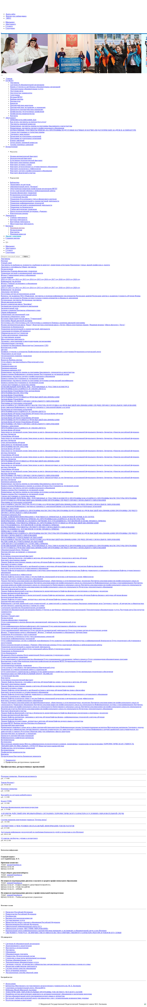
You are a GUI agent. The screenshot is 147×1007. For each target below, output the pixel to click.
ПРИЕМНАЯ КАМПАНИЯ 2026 (23, 120)
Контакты (14, 116)
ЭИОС (8, 18)
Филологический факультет (21, 158)
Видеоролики (6, 742)
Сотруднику (10, 28)
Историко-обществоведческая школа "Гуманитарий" (21, 319)
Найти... (26, 256)
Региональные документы (11, 300)
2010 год (4, 279)
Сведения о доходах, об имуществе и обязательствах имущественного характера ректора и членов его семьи (48, 964)
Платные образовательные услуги (19, 960)
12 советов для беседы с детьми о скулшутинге (19, 838)
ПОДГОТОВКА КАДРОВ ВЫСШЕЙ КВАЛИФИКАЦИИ (69, 405)
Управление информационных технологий (27, 203)
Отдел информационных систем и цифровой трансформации (25, 641)
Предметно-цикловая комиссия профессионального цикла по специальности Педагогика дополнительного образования (65, 587)
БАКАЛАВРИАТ (8, 504)
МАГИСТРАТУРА (38, 405)
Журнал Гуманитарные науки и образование (18, 275)
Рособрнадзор (11, 916)
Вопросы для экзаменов (10, 296)
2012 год (19, 279)
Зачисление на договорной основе (14, 432)
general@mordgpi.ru (14, 875)
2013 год (26, 279)
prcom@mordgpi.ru (14, 865)
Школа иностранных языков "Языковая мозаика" (85, 325)
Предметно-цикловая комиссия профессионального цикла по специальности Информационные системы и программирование (84, 583)
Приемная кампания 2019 (11, 370)
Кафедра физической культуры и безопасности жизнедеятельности (34, 591)
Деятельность (11, 215)
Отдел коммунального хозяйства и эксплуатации (56, 672)
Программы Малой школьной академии (16, 321)
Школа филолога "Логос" (115, 325)
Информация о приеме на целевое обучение (31, 486)
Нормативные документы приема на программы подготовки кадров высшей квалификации (37, 380)
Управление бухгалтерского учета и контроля (19, 634)
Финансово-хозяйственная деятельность (21, 966)
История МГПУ (16, 97)
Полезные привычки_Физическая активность (19, 776)
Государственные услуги (15, 920)
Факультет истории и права (21, 165)
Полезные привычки (9, 789)
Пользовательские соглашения (33, 608)
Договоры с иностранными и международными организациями (26, 341)
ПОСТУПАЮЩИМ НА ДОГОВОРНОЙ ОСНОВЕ (68, 521)
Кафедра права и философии (73, 690)
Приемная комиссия (18, 234)
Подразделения (11, 147)
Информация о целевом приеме (27, 374)
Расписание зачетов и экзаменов (105, 296)
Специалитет (39, 345)
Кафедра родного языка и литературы (68, 599)
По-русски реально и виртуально (18, 1000)
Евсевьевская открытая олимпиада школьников (19, 306)
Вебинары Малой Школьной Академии (21, 990)
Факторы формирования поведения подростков (19, 807)
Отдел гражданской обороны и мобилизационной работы (32, 191)
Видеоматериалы (7, 740)
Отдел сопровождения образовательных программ (107, 659)
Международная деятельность (22, 224)
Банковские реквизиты (32, 756)
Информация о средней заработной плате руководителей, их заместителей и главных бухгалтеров (39, 603)
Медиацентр (6, 655)
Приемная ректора (17, 228)
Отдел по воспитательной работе (14, 649)
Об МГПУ (10, 81)
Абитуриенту (11, 24)
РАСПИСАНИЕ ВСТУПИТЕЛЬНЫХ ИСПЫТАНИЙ (22, 541)
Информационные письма (70, 727)
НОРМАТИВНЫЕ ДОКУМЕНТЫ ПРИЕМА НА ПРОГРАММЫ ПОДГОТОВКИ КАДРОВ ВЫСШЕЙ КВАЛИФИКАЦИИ (50, 523)
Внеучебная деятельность (20, 222)
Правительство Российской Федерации (21, 914)
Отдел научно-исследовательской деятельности (49, 630)
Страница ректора (13, 238)
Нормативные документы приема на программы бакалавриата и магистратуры (41, 126)
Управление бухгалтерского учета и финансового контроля (33, 199)
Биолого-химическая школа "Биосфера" (16, 304)
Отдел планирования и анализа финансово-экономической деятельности (29, 622)
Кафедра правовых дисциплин (74, 566)
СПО (46, 345)
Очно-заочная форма (32, 391)
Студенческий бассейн (19, 197)
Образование (11, 952)
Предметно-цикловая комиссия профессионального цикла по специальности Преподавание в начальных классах (72, 584)
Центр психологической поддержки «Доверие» (28, 211)
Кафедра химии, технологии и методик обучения (67, 558)
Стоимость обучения (126, 296)
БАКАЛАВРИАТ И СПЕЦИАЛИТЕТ (16, 405)
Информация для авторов (11, 281)
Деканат (4, 558)
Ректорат (4, 261)
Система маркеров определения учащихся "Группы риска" (24, 820)
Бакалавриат (17, 345)
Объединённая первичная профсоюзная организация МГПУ (33, 189)
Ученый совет (6, 263)
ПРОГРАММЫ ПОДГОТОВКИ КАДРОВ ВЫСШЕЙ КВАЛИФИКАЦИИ (30, 397)
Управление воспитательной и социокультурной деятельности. (25, 647)
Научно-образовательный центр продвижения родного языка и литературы (35, 996)
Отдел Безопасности (9, 653)
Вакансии (14, 103)
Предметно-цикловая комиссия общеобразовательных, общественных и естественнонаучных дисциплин (49, 581)
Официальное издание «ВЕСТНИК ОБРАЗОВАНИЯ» (27, 928)
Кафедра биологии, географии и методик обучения (28, 558)
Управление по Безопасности (21, 207)
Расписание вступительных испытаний (25, 136)
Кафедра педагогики (72, 570)
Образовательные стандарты (12, 343)
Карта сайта (10, 14)
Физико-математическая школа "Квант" (17, 325)
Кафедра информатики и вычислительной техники (28, 595)
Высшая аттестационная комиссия (19, 918)
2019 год (69, 279)
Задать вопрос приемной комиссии (24, 142)
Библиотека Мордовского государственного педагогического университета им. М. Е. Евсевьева (43, 986)
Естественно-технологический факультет (26, 160)
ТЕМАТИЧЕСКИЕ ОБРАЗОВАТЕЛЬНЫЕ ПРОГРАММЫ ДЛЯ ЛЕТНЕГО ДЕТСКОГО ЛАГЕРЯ (44, 992)
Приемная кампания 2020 (11, 482)
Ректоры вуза (15, 101)
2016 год (47, 279)
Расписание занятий (84, 296)
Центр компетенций (31, 655)
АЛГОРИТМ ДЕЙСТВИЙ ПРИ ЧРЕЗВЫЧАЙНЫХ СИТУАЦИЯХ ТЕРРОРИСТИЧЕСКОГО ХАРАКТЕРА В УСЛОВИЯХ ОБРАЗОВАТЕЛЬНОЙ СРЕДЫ (62, 813)
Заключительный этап (9, 308)
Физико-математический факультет (24, 156)
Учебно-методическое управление (23, 209)
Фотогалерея (11, 984)
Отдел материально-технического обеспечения (94, 672)
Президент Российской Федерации (19, 912)
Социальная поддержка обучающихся (15, 331)
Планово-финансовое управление (23, 193)
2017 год (55, 279)
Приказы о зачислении (10, 426)
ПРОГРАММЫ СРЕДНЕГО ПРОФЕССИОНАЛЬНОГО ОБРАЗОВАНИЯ (30, 401)
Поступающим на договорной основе (54, 374)
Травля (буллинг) (7, 782)
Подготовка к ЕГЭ (8, 323)
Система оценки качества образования (21, 968)
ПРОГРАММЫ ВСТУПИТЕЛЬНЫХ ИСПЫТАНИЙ (21, 537)
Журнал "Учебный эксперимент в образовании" (57, 632)
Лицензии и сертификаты (11, 267)
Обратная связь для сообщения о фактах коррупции (50, 731)
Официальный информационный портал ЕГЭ (24, 926)
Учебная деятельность (18, 217)
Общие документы (29, 267)
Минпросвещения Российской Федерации (22, 924)
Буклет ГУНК (6, 801)
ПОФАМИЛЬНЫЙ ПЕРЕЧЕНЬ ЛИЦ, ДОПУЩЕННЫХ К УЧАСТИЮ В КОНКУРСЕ (35, 387)
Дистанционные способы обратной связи (22, 973)
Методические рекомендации (12, 744)
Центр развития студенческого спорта (54, 655)
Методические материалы (117, 727)
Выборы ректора (16, 99)
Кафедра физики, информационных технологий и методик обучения (77, 717)
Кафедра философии (95, 566)
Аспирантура (6, 345)
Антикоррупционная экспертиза (94, 727)
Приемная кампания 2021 (11, 515)
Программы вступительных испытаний (25, 138)
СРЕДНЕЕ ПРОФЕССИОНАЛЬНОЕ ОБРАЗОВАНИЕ (114, 405)
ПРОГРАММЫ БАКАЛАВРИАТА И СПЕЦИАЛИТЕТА (23, 389)
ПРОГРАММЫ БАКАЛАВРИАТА (83, 498)
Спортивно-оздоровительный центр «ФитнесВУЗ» (25, 988)
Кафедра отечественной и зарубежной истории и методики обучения (35, 566)
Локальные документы (10, 292)
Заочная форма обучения (11, 413)
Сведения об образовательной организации (27, 85)
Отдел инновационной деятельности (15, 630)
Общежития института (10, 333)
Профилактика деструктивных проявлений (27, 112)
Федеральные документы (32, 300)
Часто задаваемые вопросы (16, 970)
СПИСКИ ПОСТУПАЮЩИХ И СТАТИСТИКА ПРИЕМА (24, 544)
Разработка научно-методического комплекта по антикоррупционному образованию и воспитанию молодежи (49, 994)
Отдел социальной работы (37, 649)
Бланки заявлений (17, 140)
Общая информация (9, 312)
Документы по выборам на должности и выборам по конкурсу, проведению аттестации (35, 265)
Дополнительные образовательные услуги (26, 89)
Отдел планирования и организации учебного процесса (66, 659)
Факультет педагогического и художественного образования (33, 167)
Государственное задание (11, 337)
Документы (14, 83)
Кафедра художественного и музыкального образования (85, 694)
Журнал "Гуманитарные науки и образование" (19, 632)
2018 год (62, 279)
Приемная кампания (9, 368)
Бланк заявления (7, 407)
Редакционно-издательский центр (23, 195)
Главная (9, 78)
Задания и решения (8, 310)
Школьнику (10, 22)
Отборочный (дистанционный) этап (15, 314)
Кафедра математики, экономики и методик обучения (69, 595)
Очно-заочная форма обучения (51, 413)
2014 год (33, 279)
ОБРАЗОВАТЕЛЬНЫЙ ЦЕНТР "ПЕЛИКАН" (35, 674)
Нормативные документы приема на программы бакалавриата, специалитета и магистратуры (38, 372)
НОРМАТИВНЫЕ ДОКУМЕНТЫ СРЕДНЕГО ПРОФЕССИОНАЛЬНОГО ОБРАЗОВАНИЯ (37, 527)
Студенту (9, 26)
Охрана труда (6, 364)
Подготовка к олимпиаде (41, 323)
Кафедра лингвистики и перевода (61, 562)
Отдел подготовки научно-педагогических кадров (87, 630)
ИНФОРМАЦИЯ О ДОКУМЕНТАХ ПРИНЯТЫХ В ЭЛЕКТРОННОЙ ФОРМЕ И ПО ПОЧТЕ (56, 517)
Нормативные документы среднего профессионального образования (37, 128)
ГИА (22, 296)
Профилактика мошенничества (22, 114)
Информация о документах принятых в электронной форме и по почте (42, 407)
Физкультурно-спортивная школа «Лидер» (49, 325)
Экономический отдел (67, 622)
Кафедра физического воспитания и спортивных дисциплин (84, 591)
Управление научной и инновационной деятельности (31, 205)
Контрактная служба (9, 347)
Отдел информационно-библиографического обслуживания (24, 626)
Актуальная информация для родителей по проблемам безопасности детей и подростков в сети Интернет (42, 832)
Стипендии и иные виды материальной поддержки (26, 958)
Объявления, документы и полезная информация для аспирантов (50, 296)
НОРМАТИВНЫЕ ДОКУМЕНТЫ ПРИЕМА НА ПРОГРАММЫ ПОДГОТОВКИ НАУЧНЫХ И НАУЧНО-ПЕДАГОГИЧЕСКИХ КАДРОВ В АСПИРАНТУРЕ (73, 130)
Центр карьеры (17, 655)
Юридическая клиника (19, 213)
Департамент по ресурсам (20, 184)
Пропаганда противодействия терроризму (26, 109)
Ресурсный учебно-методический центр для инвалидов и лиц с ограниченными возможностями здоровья (47, 998)
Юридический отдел (35, 362)
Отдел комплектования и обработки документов (67, 626)
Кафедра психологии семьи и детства (23, 577)
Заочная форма (7, 391)
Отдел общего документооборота (14, 362)
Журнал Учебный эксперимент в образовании (19, 283)
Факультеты (14, 232)
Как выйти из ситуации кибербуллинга (16, 795)
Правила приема (7, 374)
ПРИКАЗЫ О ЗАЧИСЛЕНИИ (13, 531)
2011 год (11, 279)
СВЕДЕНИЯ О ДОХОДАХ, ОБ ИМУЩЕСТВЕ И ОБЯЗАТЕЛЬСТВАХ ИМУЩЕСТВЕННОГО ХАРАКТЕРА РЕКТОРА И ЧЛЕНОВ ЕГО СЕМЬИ (63, 933)
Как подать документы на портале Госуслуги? (28, 122)
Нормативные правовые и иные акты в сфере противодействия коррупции (30, 727)
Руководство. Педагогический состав (20, 956)
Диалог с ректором (13, 236)
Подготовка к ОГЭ (23, 323)
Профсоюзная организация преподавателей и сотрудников (51, 352)
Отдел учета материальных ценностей (39, 636)
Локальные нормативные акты (90, 603)
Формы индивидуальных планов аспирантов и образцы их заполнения (50, 298)
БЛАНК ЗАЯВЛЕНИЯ (10, 517)
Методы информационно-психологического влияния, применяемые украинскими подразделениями (63, 744)
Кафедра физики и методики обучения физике (109, 595)
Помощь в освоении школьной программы (68, 323)
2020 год (76, 279)
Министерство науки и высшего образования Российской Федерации (33, 922)
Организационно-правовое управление (16, 356)
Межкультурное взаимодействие (51, 746)
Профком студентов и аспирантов (14, 352)
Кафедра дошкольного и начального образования (100, 570)
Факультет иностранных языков (22, 162)
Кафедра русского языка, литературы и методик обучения (31, 599)
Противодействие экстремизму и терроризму (28, 107)
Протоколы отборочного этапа (28, 310)
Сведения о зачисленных (20, 134)
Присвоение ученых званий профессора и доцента (90, 265)
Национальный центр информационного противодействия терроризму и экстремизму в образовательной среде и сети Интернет (56, 931)
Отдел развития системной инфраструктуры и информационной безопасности (80, 641)
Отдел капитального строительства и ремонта (19, 672)
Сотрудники (15, 95)
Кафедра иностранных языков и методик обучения (28, 562)
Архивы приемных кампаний (21, 145)
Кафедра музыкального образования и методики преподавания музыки (36, 570)
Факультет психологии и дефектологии (25, 169)
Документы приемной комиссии (23, 124)
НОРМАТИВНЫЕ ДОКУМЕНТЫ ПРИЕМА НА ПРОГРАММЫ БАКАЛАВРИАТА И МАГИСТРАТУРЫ (43, 519)
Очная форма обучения (30, 413)
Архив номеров (7, 277)
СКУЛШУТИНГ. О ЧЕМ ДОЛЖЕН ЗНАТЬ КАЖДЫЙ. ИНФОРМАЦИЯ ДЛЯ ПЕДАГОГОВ (37, 826)
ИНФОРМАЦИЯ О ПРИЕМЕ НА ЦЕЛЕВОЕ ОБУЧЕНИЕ (24, 521)
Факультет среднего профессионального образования (31, 171)
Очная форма (18, 391)
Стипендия (23, 333)
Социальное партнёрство (11, 608)
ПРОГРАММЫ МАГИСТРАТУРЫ (14, 393)
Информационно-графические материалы (17, 738)
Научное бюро (81, 632)
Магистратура (28, 345)
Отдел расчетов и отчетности (12, 636)
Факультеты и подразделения (17, 948)
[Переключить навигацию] (2, 75)
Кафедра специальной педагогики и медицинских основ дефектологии (66, 577)
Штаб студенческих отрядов (59, 649)
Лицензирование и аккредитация (19, 946)
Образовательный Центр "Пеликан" (15, 550)
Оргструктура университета (21, 93)
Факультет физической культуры (22, 173)
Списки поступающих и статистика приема (27, 132)
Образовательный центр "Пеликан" (24, 187)
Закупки (4, 350)
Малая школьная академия (11, 302)
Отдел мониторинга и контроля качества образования (22, 659)
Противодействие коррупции (21, 105)
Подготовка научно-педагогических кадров (18, 294)
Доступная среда (16, 91)
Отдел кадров (6, 358)
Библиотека (14, 182)
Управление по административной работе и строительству (24, 669)
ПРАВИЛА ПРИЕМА (97, 521)
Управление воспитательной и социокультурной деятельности (34, 201)
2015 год (40, 279)
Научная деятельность (18, 220)
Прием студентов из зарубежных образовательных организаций (35, 87)
